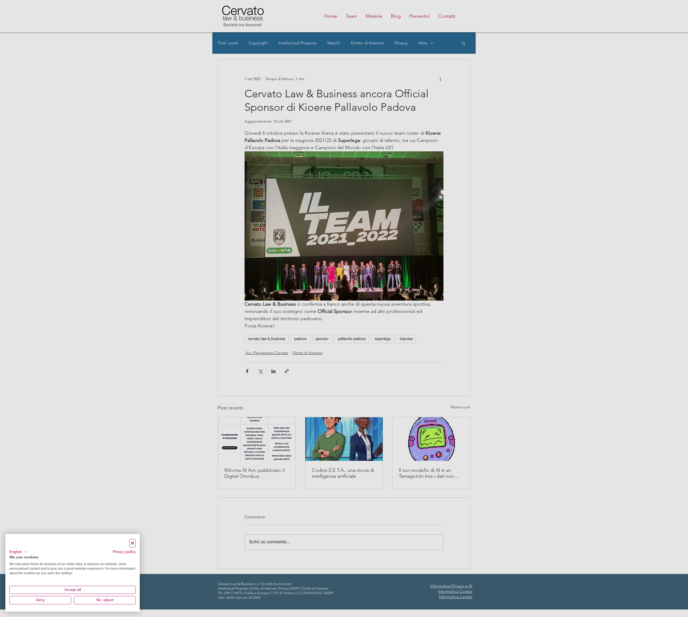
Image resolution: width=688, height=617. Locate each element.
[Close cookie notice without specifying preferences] (132, 543)
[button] (18, 552)
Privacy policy (124, 552)
